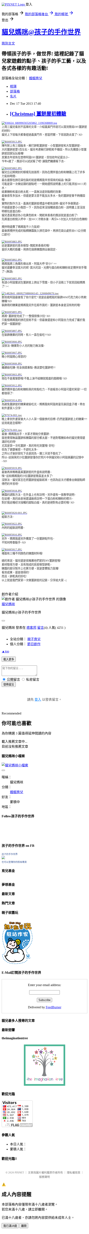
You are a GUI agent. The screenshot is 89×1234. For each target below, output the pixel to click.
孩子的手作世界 (10, 854)
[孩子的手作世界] (3, 858)
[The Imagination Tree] (44, 1084)
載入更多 (8, 659)
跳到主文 (8, 43)
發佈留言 (8, 684)
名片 (13, 96)
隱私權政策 (73, 1172)
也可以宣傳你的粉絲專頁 (14, 862)
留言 (40, 627)
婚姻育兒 (35, 78)
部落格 (15, 91)
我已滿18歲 (10, 1225)
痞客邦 (31, 627)
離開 (23, 1225)
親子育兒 (34, 639)
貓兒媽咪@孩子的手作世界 (41, 32)
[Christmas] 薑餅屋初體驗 (38, 113)
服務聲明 (44, 1176)
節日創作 (34, 644)
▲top (5, 651)
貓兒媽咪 (8, 604)
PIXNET (19, 1172)
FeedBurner (53, 1007)
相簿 (13, 86)
